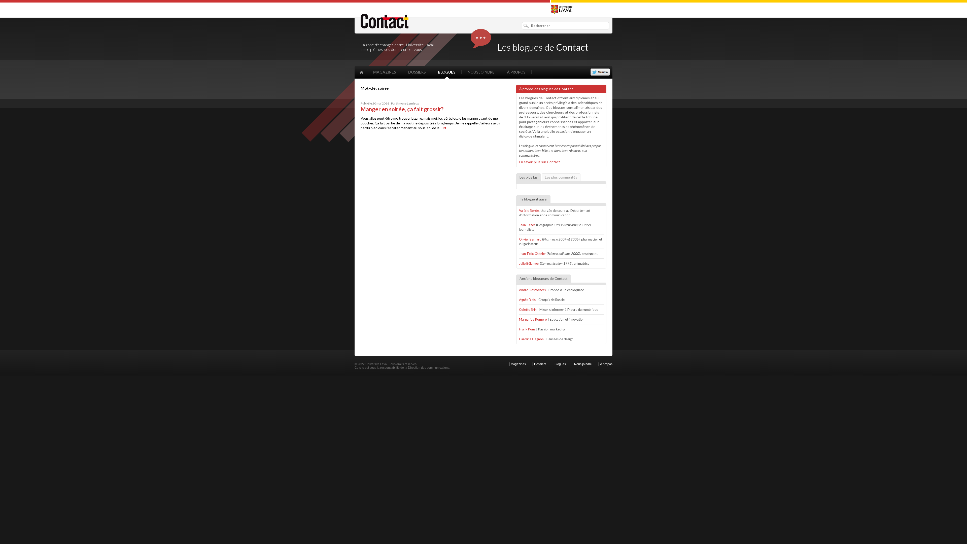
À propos (516, 72)
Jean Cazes (527, 225)
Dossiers (417, 72)
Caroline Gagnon (531, 339)
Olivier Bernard (530, 239)
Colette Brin (528, 310)
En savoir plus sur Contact (539, 162)
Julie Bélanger (529, 263)
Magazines (384, 72)
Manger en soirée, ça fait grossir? (402, 109)
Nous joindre (481, 72)
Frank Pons (527, 329)
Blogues (446, 72)
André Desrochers (532, 290)
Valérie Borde (529, 211)
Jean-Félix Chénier (532, 254)
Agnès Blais (527, 300)
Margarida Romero (533, 319)
